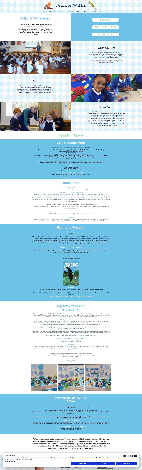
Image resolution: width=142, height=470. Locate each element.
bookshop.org (66, 162)
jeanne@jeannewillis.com (71, 174)
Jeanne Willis (71, 5)
